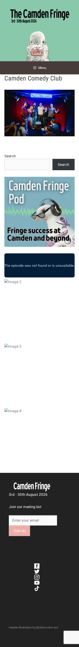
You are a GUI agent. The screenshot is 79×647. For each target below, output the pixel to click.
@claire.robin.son (47, 627)
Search (10, 156)
